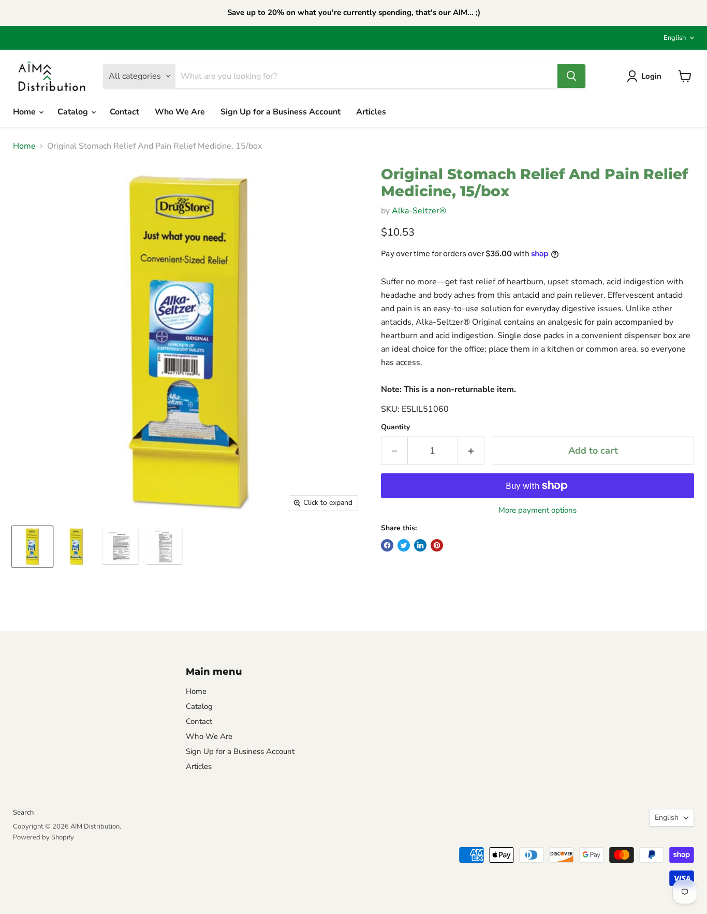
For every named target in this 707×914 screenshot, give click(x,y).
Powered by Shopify (43, 837)
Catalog (73, 112)
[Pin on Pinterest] (437, 545)
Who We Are (180, 112)
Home (25, 112)
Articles (371, 112)
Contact (124, 112)
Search (23, 812)
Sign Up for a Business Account (280, 112)
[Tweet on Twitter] (403, 545)
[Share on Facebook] (387, 545)
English (675, 37)
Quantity (395, 427)
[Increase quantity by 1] (471, 451)
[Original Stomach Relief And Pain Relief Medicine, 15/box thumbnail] (32, 546)
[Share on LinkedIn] (420, 545)
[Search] (571, 76)
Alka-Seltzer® (419, 210)
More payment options (537, 510)
